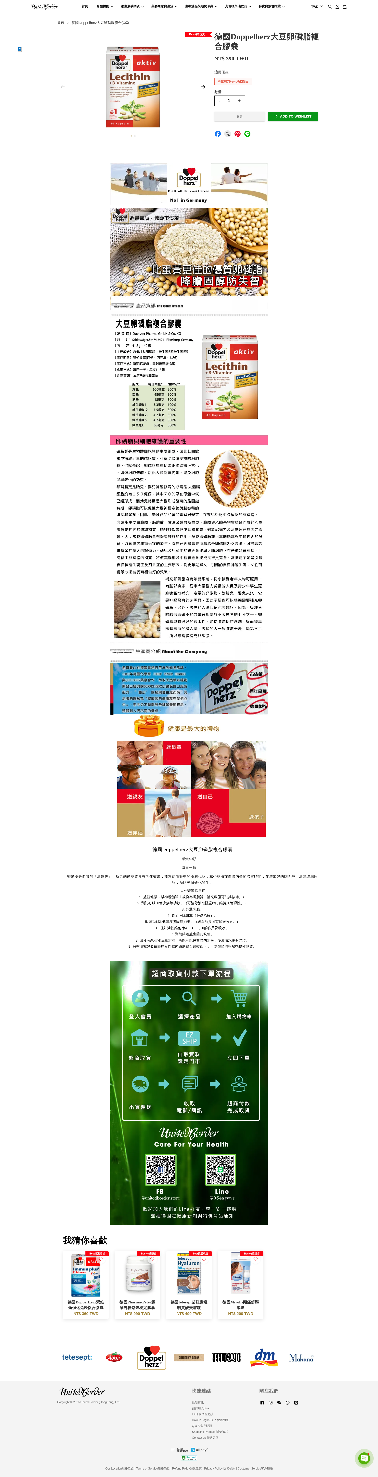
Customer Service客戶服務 (255, 1468)
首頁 (85, 6)
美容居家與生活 (162, 6)
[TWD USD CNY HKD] (316, 7)
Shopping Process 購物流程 (210, 1431)
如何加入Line (200, 1408)
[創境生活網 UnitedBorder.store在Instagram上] (270, 1404)
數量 (217, 92)
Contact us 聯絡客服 (205, 1437)
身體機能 (103, 6)
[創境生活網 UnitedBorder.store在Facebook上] (262, 1404)
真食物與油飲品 (236, 6)
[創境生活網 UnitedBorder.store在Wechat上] (279, 1404)
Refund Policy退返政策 (187, 1468)
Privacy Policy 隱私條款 (219, 1468)
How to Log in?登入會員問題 (210, 1420)
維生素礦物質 (130, 6)
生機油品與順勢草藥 (199, 6)
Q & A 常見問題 (202, 1425)
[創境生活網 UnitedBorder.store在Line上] (296, 1404)
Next (203, 87)
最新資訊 (198, 1402)
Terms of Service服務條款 (153, 1468)
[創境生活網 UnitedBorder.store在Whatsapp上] (287, 1404)
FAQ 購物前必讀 (202, 1414)
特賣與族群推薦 (270, 6)
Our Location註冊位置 (119, 1468)
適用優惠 (221, 72)
